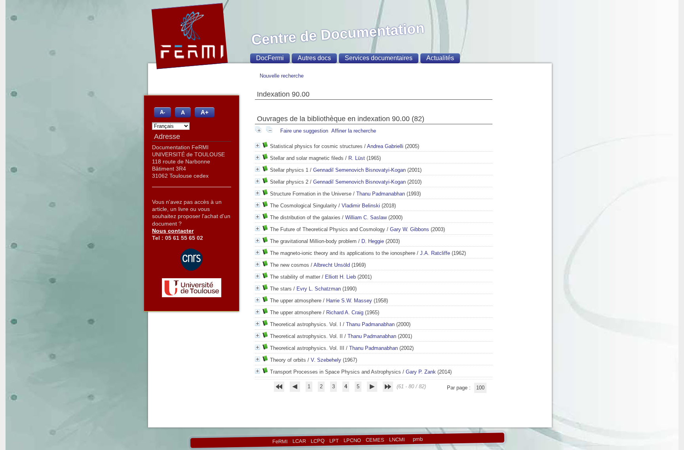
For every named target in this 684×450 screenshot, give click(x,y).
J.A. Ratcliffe (435, 253)
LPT (333, 440)
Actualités (440, 58)
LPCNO (352, 440)
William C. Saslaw (366, 217)
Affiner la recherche (353, 131)
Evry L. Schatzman (318, 289)
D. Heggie (372, 241)
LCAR (299, 441)
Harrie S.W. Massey (349, 301)
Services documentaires (378, 58)
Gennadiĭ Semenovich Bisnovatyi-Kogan (359, 170)
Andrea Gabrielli (385, 146)
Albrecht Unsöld (332, 265)
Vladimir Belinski (361, 206)
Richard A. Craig (344, 312)
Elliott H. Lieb (340, 277)
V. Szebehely (326, 360)
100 (480, 388)
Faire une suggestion (304, 131)
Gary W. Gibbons (409, 229)
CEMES (374, 440)
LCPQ (317, 441)
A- (162, 112)
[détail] (257, 145)
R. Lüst (356, 158)
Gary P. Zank (421, 372)
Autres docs (314, 58)
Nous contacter (173, 231)
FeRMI (279, 442)
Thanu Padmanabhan (380, 194)
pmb (417, 439)
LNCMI (397, 439)
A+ (205, 112)
